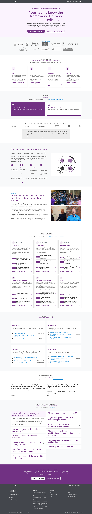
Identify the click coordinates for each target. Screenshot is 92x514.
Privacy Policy (70, 492)
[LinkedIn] (11, 500)
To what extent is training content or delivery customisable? (26, 443)
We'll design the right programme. (56, 236)
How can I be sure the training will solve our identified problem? (25, 414)
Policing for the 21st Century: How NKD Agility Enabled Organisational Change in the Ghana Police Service (28, 385)
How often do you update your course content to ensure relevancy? (27, 450)
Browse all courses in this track (18, 271)
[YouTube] (9, 500)
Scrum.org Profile (53, 494)
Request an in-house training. (56, 99)
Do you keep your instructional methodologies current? (60, 418)
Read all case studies (58, 379)
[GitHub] (13, 500)
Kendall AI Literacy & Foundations (40, 501)
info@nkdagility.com (76, 512)
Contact (76, 1)
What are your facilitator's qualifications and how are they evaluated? (60, 433)
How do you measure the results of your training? (26, 430)
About (51, 492)
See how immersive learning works (18, 182)
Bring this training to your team (17, 222)
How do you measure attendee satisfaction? (24, 436)
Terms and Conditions (72, 494)
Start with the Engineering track (53, 84)
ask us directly (52, 407)
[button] (69, 1)
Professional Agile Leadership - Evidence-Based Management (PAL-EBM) (40, 494)
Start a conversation (38, 478)
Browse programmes (53, 478)
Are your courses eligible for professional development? (59, 425)
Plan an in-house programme (55, 31)
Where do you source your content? (62, 413)
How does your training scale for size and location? (63, 441)
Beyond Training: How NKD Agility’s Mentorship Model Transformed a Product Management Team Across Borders (63, 386)
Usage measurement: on (73, 498)
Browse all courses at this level (18, 341)
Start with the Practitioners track (18, 83)
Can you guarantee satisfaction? (61, 447)
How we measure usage (73, 496)
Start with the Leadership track (71, 83)
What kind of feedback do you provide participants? (27, 457)
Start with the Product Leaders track (35, 83)
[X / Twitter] (16, 500)
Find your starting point (35, 31)
